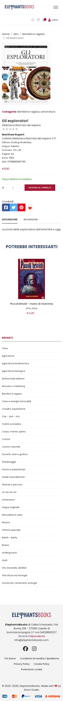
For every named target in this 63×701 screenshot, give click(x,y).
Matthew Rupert (13, 134)
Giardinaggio (9, 461)
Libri (15, 34)
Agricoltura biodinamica (15, 363)
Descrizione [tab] (9, 219)
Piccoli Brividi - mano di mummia (31, 303)
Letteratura (8, 499)
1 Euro (5, 348)
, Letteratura (47, 112)
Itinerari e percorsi (12, 484)
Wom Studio (31, 690)
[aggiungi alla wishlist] (30, 208)
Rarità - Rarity (9, 537)
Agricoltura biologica (13, 371)
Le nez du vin (9, 492)
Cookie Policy (41, 664)
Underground (9, 552)
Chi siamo (10, 658)
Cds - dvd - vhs (11, 416)
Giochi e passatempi (13, 469)
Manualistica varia (12, 514)
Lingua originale (10, 507)
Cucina (6, 439)
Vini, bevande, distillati (14, 567)
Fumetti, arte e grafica (14, 454)
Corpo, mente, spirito (14, 431)
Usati (4, 560)
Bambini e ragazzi (33, 34)
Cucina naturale (11, 446)
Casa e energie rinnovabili (16, 401)
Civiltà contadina (11, 424)
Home (6, 34)
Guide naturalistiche (13, 477)
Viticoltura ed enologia (14, 575)
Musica (6, 522)
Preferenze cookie (31, 669)
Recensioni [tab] (31, 219)
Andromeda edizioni (13, 378)
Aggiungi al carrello (40, 188)
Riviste (5, 545)
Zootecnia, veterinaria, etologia (19, 583)
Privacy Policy (22, 664)
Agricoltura (8, 356)
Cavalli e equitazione (13, 408)
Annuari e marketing (13, 386)
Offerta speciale (11, 530)
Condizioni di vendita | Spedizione (39, 658)
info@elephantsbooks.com (31, 640)
